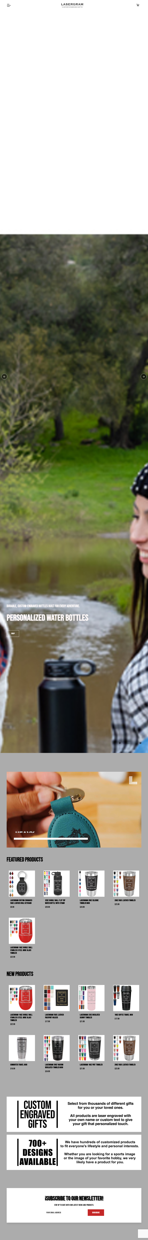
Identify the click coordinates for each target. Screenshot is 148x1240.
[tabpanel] (74, 620)
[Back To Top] (140, 1232)
